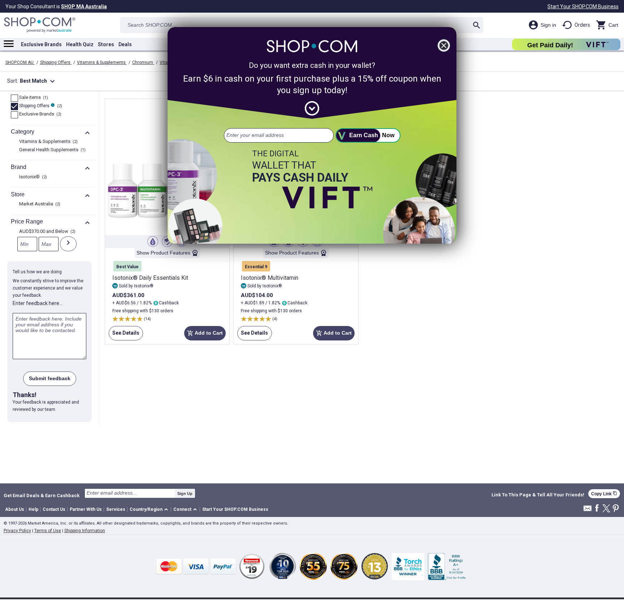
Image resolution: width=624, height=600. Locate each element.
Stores (106, 44)
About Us (14, 509)
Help (33, 509)
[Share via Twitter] (606, 508)
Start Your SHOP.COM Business (583, 6)
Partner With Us (86, 509)
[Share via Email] (588, 510)
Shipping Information (84, 530)
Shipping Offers (56, 62)
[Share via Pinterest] (616, 508)
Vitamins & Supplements (102, 62)
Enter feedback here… (37, 303)
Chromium (143, 62)
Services (115, 509)
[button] (150, 509)
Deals (125, 44)
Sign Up (184, 493)
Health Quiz (80, 44)
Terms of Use (47, 530)
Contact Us (54, 509)
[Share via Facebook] (597, 508)
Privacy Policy (17, 530)
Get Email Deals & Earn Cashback (41, 495)
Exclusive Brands (41, 44)
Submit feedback (49, 378)
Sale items (32, 98)
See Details (124, 335)
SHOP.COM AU (20, 62)
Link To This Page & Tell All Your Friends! (537, 494)
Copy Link (604, 493)
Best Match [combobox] (38, 81)
